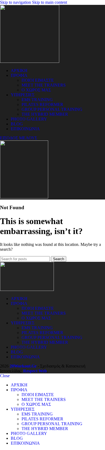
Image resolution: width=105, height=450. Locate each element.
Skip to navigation (16, 2)
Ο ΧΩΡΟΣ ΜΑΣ (36, 90)
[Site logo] (29, 61)
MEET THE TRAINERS (44, 85)
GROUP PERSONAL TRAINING (52, 109)
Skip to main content (49, 2)
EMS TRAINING (37, 99)
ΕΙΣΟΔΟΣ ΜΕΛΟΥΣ (18, 138)
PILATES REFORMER (42, 104)
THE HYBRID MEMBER (45, 114)
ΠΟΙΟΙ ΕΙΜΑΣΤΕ (38, 80)
